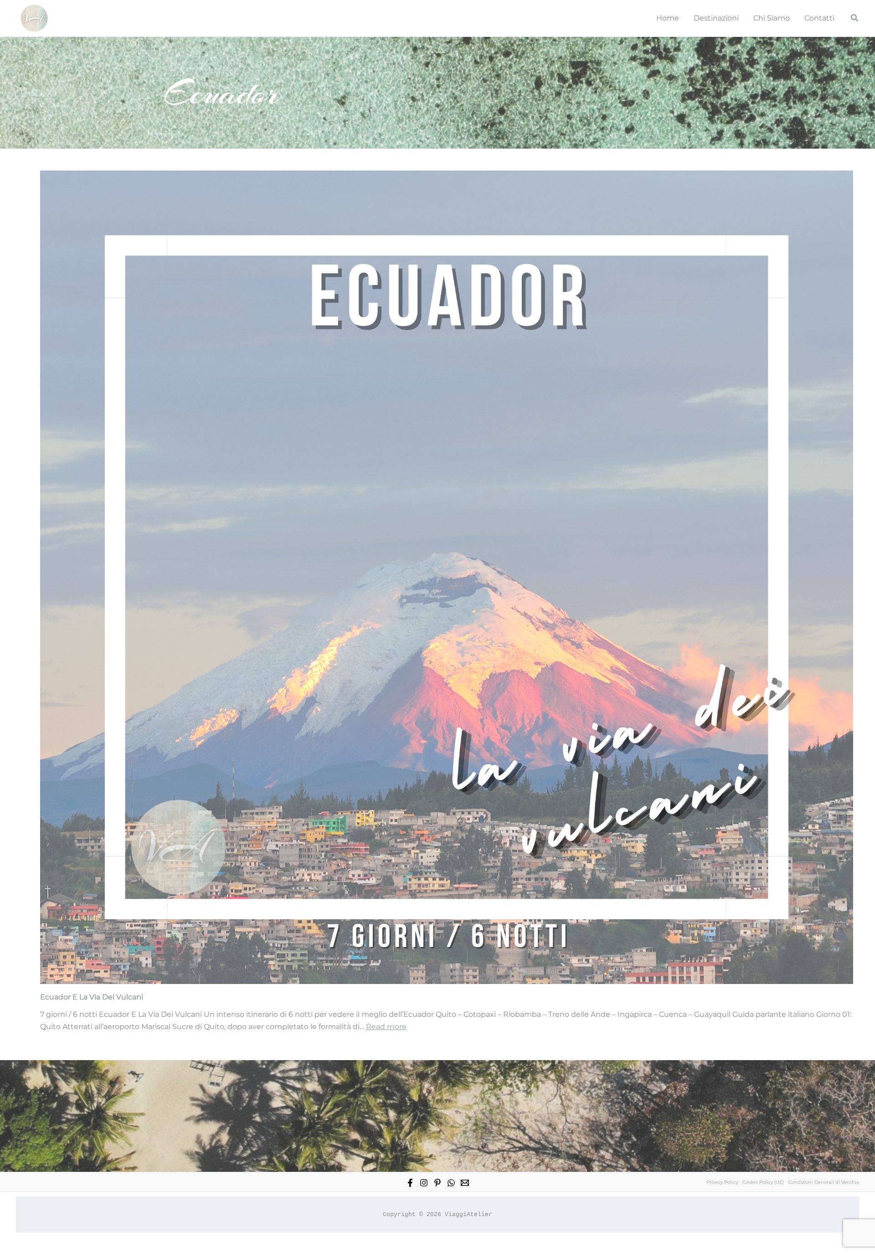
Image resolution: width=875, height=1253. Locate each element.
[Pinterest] (437, 1183)
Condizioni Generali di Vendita (823, 1182)
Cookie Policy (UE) (763, 1182)
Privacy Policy (722, 1182)
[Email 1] (465, 1183)
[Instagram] (424, 1183)
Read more (386, 1026)
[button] (855, 18)
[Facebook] (410, 1183)
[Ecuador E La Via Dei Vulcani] (446, 577)
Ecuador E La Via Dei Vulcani (91, 997)
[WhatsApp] (451, 1183)
